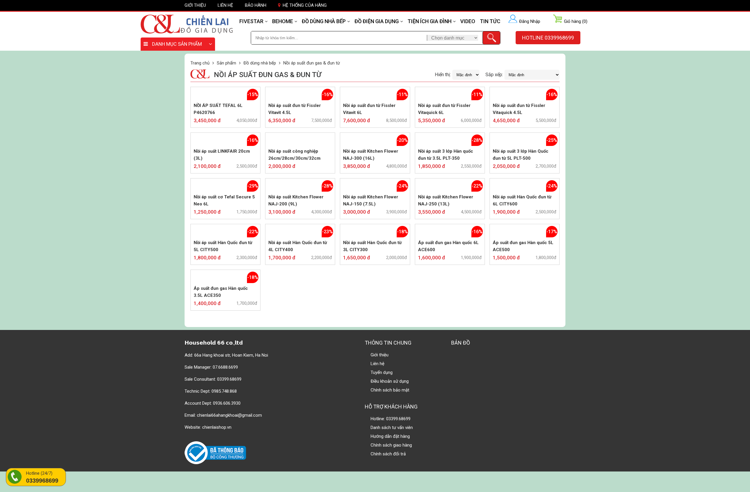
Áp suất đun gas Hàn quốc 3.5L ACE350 (221, 292)
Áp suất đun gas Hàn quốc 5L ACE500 (523, 246)
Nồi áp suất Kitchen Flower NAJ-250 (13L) (445, 200)
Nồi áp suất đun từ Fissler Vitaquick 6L (444, 109)
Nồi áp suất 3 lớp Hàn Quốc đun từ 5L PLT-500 (520, 155)
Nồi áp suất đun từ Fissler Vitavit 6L (369, 109)
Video (467, 21)
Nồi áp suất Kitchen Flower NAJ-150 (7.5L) (370, 200)
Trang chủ (199, 63)
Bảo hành (255, 5)
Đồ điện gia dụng (376, 21)
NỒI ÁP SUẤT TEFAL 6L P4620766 (218, 109)
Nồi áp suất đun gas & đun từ (311, 63)
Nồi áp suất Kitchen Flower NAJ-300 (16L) (370, 155)
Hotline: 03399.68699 (390, 418)
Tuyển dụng (382, 372)
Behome (282, 21)
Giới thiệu (195, 5)
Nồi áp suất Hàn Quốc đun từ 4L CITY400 (297, 246)
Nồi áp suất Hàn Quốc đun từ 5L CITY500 (223, 246)
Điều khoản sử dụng (390, 381)
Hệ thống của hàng (305, 5)
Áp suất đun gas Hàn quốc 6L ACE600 (448, 246)
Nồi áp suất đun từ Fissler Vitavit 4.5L (294, 109)
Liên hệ (225, 5)
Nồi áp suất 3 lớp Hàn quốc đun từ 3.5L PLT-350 (445, 155)
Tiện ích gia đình (429, 21)
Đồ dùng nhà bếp (324, 21)
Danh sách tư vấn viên (392, 427)
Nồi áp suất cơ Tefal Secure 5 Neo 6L (224, 200)
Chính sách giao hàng (391, 445)
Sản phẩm (226, 63)
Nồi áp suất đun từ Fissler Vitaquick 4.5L (519, 109)
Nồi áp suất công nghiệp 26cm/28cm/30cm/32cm (294, 155)
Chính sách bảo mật (390, 390)
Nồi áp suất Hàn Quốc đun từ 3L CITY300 (372, 246)
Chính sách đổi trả (388, 454)
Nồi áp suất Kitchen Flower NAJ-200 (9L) (295, 200)
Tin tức (490, 21)
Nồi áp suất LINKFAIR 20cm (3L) (222, 155)
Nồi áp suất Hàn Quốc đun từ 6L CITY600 (522, 200)
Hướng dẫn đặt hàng (390, 436)
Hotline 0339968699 (548, 38)
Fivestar (251, 21)
